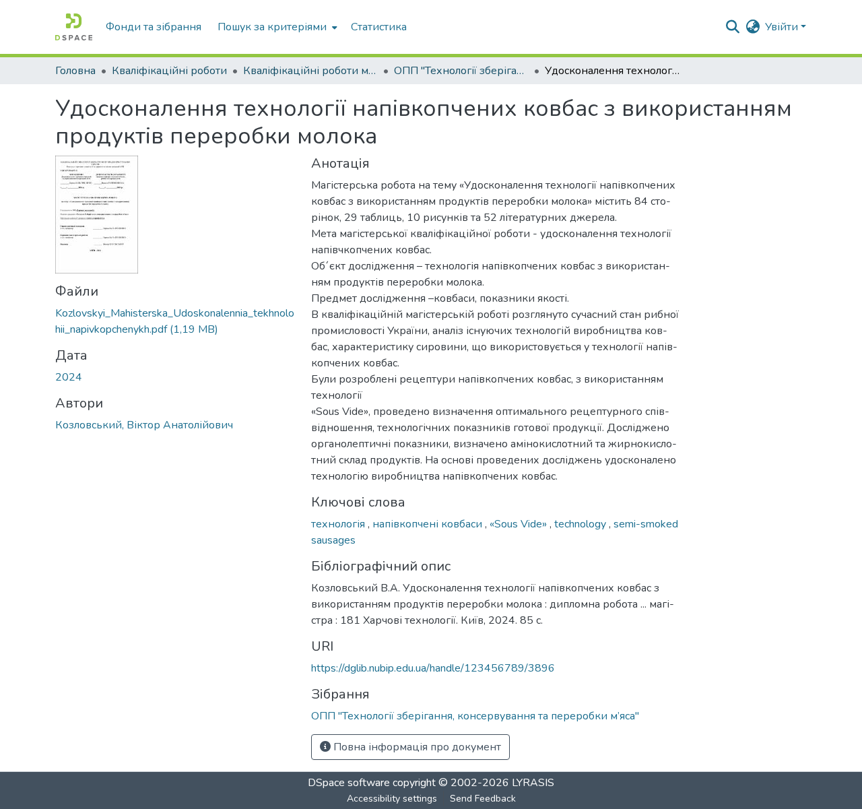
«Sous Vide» (520, 524)
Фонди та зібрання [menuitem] (153, 27)
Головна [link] (75, 70)
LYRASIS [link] (533, 782)
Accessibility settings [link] (392, 798)
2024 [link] (68, 377)
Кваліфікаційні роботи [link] (169, 70)
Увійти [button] (783, 27)
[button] (73, 26)
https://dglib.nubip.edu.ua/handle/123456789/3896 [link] (433, 668)
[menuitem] (276, 27)
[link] (175, 321)
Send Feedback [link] (483, 798)
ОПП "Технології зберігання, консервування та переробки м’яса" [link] (461, 70)
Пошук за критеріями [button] (272, 27)
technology (581, 524)
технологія (339, 524)
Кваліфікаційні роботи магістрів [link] (310, 70)
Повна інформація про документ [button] (416, 747)
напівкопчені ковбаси (428, 524)
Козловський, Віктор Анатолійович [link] (144, 425)
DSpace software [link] (349, 782)
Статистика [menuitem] (379, 27)
